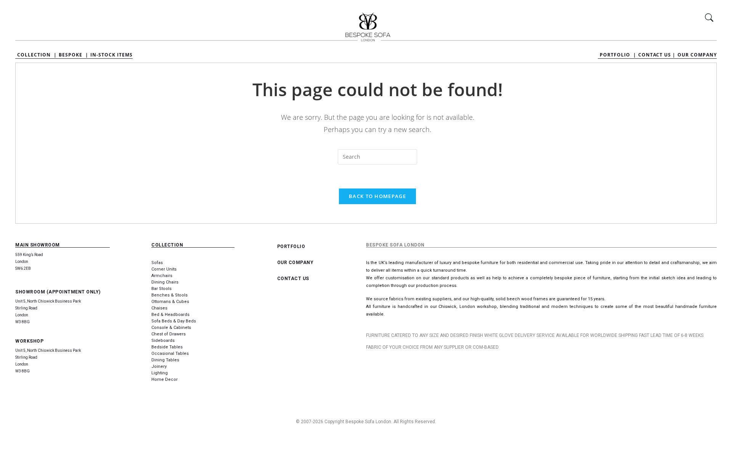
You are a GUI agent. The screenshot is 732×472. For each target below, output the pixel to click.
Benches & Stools (169, 295)
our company (295, 262)
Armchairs (161, 275)
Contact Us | (657, 55)
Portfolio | (618, 55)
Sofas (157, 262)
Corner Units (164, 269)
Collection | (37, 55)
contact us (293, 278)
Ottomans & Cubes (170, 301)
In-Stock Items (111, 55)
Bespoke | (73, 55)
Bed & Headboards (170, 314)
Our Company (697, 55)
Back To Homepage (377, 196)
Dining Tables (165, 360)
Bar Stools (161, 288)
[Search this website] (377, 156)
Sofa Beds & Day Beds (173, 321)
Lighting (159, 373)
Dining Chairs (164, 282)
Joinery (159, 366)
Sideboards (163, 340)
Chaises (159, 308)
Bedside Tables (167, 347)
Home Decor (164, 379)
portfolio (291, 246)
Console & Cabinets (171, 327)
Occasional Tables (170, 353)
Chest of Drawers (168, 334)
